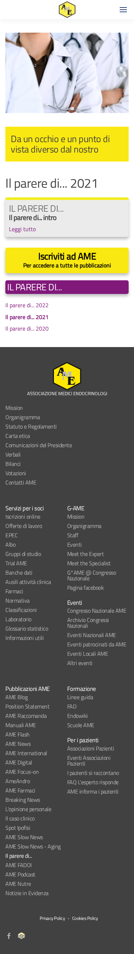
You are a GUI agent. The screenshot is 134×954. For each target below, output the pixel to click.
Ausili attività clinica (28, 581)
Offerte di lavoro (23, 526)
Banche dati (19, 572)
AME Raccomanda (25, 715)
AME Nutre (18, 883)
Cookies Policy (85, 918)
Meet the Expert (85, 554)
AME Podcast (20, 874)
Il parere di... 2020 (27, 328)
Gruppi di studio (23, 554)
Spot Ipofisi (17, 827)
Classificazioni (21, 609)
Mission (14, 407)
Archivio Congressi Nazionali (88, 623)
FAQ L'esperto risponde (93, 782)
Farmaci (14, 591)
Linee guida (80, 697)
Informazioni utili (24, 637)
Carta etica (17, 435)
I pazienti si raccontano (93, 772)
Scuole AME (80, 725)
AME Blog (16, 697)
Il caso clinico (20, 818)
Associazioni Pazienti (90, 748)
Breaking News (22, 799)
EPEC (11, 535)
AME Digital (18, 762)
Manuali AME (20, 725)
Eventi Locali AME (87, 653)
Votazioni (15, 473)
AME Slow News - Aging (33, 846)
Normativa (17, 600)
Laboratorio (18, 619)
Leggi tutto (22, 229)
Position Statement (27, 706)
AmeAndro (17, 781)
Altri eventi (80, 663)
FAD (71, 706)
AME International (26, 753)
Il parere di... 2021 (27, 317)
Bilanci (13, 463)
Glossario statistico (26, 628)
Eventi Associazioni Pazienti (89, 760)
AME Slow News (24, 837)
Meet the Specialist (89, 563)
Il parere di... (18, 855)
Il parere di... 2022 (27, 305)
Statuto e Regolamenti (31, 426)
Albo (10, 544)
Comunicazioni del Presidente (38, 445)
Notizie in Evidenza (27, 893)
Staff (72, 535)
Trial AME (16, 563)
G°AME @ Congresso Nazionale (91, 575)
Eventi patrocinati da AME (96, 644)
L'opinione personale (28, 809)
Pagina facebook (85, 587)
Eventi (74, 544)
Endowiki (77, 715)
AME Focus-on (22, 771)
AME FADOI (18, 865)
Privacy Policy (52, 918)
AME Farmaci (20, 790)
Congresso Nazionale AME (96, 610)
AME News (17, 743)
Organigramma (22, 417)
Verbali (13, 454)
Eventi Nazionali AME (91, 635)
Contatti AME (20, 482)
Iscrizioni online (22, 516)
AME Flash (17, 734)
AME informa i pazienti (93, 791)
